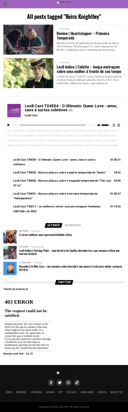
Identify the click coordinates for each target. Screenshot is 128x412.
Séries (9, 392)
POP (60, 392)
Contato (102, 392)
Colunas (50, 392)
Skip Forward (119, 125)
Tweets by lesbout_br (15, 289)
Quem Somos (87, 392)
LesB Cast (31, 115)
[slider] (52, 125)
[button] (64, 162)
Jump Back (113, 125)
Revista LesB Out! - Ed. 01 (18, 353)
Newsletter (116, 392)
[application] (64, 125)
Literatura (36, 392)
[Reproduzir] (8, 125)
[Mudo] (99, 125)
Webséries (21, 392)
